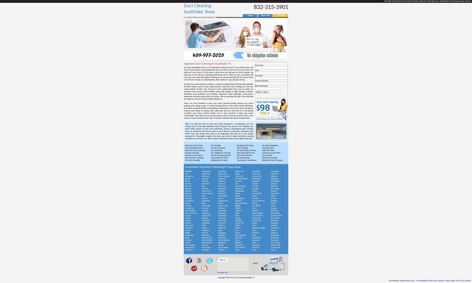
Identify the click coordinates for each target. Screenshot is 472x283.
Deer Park (189, 225)
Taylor (237, 174)
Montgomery (207, 243)
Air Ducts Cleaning (192, 160)
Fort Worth (256, 206)
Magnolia (205, 230)
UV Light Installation (270, 146)
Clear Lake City (191, 213)
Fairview (255, 198)
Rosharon (222, 218)
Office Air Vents (268, 151)
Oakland (221, 181)
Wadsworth (239, 191)
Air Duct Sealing (243, 158)
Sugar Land (239, 171)
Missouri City (207, 238)
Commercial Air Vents (193, 155)
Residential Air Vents (219, 160)
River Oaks (275, 218)
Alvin (187, 174)
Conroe (188, 216)
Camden (188, 206)
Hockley (205, 179)
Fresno (187, 243)
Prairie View (223, 206)
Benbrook (239, 245)
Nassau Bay (206, 248)
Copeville (255, 181)
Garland (255, 211)
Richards (221, 208)
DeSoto (255, 191)
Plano (273, 206)
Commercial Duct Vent (271, 153)
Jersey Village (207, 194)
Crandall (255, 189)
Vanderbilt (239, 189)
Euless (254, 196)
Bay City (188, 186)
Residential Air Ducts (245, 146)
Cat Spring (189, 208)
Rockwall (274, 223)
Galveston (189, 250)
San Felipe (222, 221)
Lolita (204, 225)
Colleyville (256, 179)
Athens (238, 225)
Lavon (254, 243)
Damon (188, 223)
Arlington (239, 221)
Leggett (205, 218)
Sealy (220, 230)
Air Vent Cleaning (218, 148)
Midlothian (275, 181)
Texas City (239, 176)
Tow (236, 184)
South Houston (224, 240)
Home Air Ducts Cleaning (195, 151)
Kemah (204, 198)
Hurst (254, 230)
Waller (237, 194)
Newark (274, 191)
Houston (188, 171)
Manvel (205, 233)
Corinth (255, 186)
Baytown (188, 189)
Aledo (237, 213)
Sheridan (221, 235)
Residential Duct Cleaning (272, 160)
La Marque (206, 206)
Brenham (188, 198)
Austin (273, 250)
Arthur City (239, 223)
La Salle (205, 211)
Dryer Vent (264, 16)
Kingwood (205, 201)
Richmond (222, 211)
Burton (187, 203)
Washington (239, 198)
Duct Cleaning (216, 151)
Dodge (187, 233)
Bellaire (188, 194)
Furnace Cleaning (192, 153)
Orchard (221, 184)
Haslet (254, 223)
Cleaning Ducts (268, 148)
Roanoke (274, 221)
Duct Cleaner (267, 155)
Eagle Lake (189, 235)
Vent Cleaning (242, 148)
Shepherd (222, 233)
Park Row (222, 186)
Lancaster (256, 240)
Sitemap (280, 16)
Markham (206, 235)
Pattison (221, 191)
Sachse (273, 230)
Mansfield (275, 171)
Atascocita (189, 176)
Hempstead (206, 171)
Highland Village (258, 228)
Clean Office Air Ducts (220, 158)
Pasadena (222, 189)
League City (206, 216)
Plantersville (223, 201)
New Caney (222, 174)
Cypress (188, 221)
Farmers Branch (258, 201)
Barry (237, 240)
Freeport (188, 240)
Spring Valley (223, 248)
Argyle (237, 218)
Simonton (222, 238)
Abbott (237, 208)
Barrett (188, 184)
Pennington (222, 196)
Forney (254, 203)
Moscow (205, 245)
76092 (255, 264)
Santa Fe (221, 225)
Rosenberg (222, 216)
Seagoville (275, 235)
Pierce (220, 198)
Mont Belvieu (207, 240)
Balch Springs (240, 235)
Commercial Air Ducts (194, 146)
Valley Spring (240, 186)
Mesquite (274, 179)
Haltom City (256, 221)
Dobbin (188, 230)
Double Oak (256, 194)
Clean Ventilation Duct (194, 148)
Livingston (206, 223)
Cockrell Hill (257, 176)
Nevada (274, 186)
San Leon (221, 223)
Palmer (274, 198)
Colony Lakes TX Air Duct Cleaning (443, 281)
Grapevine (256, 218)
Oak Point (275, 194)
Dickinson (189, 228)
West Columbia (241, 203)
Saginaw (274, 233)
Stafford (221, 250)
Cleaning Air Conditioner (247, 160)
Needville (222, 171)
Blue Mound (240, 248)
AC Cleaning (216, 146)
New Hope (275, 189)
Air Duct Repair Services (246, 151)
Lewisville (256, 245)
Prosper (274, 208)
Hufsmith (205, 184)
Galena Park (190, 248)
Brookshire (189, 201)
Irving (254, 235)
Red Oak (274, 211)
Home (249, 16)
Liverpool (205, 221)
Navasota (205, 250)
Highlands (206, 174)
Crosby (187, 218)
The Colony (275, 243)
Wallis (237, 196)
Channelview (190, 211)
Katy (203, 196)
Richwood (222, 213)
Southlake (275, 238)
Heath (254, 225)
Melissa (274, 176)
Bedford (238, 243)
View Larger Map (222, 272)
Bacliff (187, 179)
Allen (237, 216)
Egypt (187, 238)
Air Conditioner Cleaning (221, 153)
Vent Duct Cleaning (269, 158)
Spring (220, 245)
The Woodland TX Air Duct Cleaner (414, 281)
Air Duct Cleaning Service (221, 155)
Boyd (237, 250)
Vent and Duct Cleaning (194, 158)
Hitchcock (205, 176)
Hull (203, 186)
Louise (204, 228)
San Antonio (275, 248)
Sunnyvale (275, 240)
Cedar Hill (256, 174)
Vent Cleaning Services (246, 153)
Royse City (275, 228)
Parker (273, 203)
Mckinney (275, 174)
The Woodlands (241, 179)
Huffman (205, 181)
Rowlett (274, 225)
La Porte (205, 208)
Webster (238, 201)
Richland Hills (276, 216)
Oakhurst (222, 179)
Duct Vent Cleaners (244, 155)
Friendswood (190, 245)
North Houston (224, 176)
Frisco (254, 208)
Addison (238, 211)
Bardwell (238, 238)
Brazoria (188, 196)
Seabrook (222, 228)
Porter (220, 203)
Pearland (221, 194)
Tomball (238, 181)
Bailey (237, 233)
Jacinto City (206, 191)
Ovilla (273, 196)
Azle (236, 230)
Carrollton (256, 171)
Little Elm (256, 248)
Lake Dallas (256, 238)
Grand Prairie (257, 216)
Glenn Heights (257, 213)
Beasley (188, 191)
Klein (204, 203)
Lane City (205, 213)
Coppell (255, 184)
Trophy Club (275, 245)
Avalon (238, 228)
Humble (205, 189)
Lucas (254, 250)
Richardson (275, 213)
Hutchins (255, 233)
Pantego (274, 201)
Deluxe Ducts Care (392, 281)
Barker (187, 181)
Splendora (222, 243)
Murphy (274, 184)
